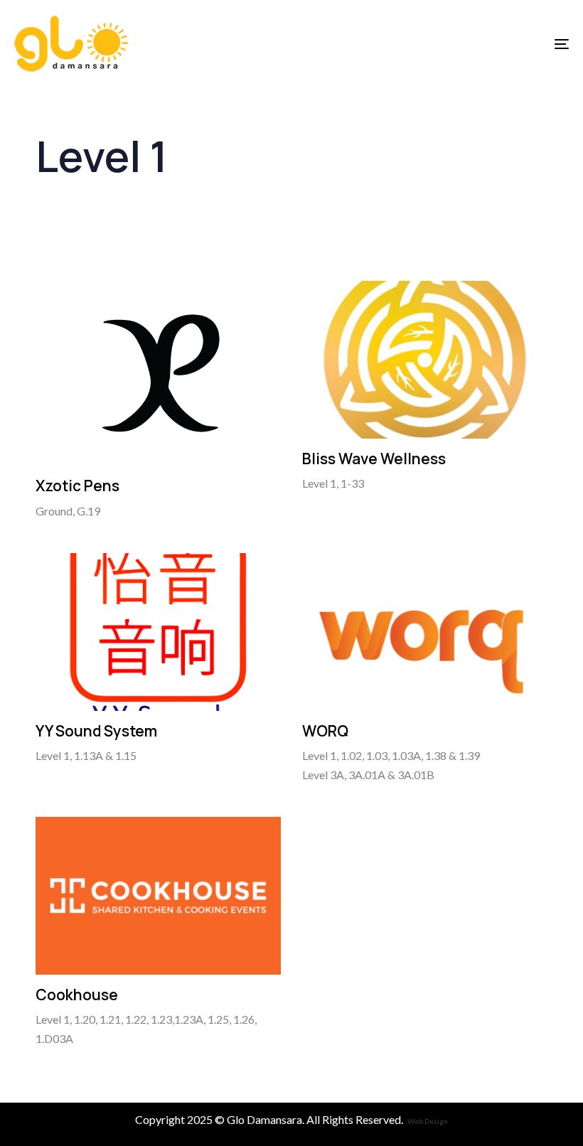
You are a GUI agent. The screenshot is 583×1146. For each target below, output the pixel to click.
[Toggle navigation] (476, 43)
